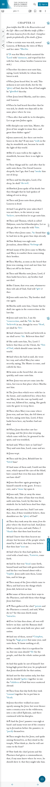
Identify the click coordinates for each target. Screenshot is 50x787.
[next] (37, 784)
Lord (9, 57)
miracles (11, 616)
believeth (11, 324)
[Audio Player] (42, 779)
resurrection (13, 321)
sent (23, 546)
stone (20, 489)
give (39, 288)
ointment (22, 57)
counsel (11, 694)
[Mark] (3, 36)
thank (10, 531)
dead (41, 324)
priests (38, 606)
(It (10, 54)
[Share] (3, 45)
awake (38, 171)
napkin (10, 573)
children (15, 682)
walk (37, 140)
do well (24, 183)
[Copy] (3, 41)
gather (25, 678)
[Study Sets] (30, 11)
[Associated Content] (48, 23)
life (30, 321)
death (10, 697)
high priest (22, 639)
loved (9, 462)
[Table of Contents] (3, 11)
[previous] (12, 784)
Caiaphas (38, 636)
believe (10, 215)
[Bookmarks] (35, 11)
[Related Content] (40, 11)
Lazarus (34, 555)
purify (10, 731)
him (37, 227)
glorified (14, 91)
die (23, 336)
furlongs (35, 244)
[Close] (3, 31)
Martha (24, 49)
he (34, 232)
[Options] (45, 11)
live (20, 327)
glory (9, 88)
